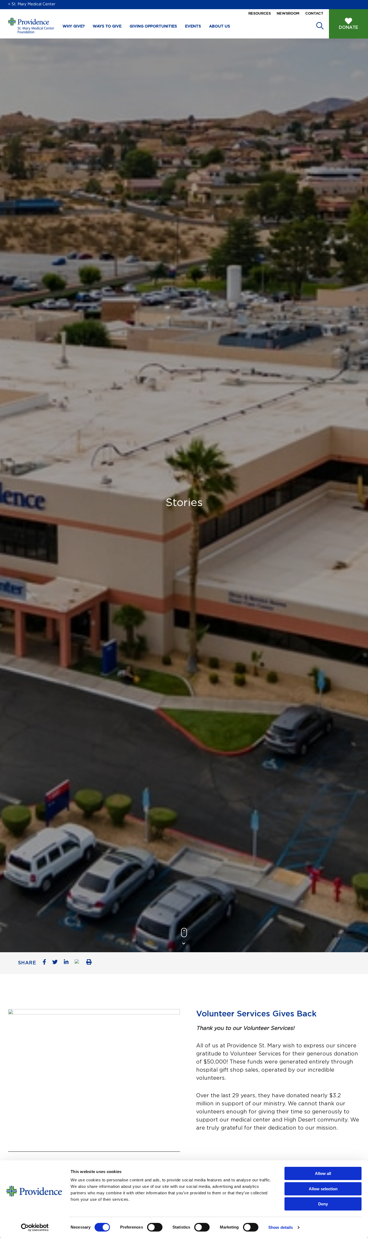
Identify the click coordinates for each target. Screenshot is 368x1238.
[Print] (91, 963)
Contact (314, 13)
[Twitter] (57, 963)
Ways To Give (107, 26)
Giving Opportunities (153, 26)
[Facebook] (46, 963)
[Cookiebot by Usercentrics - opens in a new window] (34, 1227)
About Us (219, 26)
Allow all (323, 1173)
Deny (323, 1204)
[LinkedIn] (68, 963)
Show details (280, 1227)
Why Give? (74, 26)
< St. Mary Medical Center (31, 4)
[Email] (79, 963)
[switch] (154, 1227)
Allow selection (323, 1189)
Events (193, 26)
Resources (259, 13)
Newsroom (288, 13)
